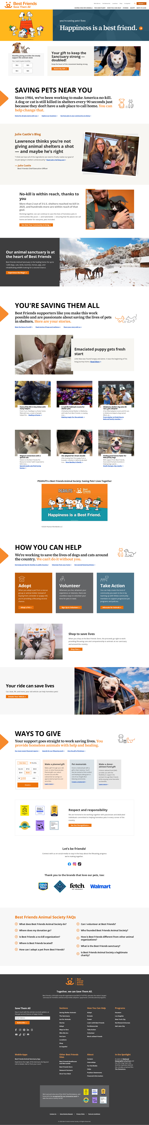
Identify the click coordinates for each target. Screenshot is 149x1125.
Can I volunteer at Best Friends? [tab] (98, 924)
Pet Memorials (106, 3)
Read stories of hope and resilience (47, 327)
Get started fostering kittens (84, 565)
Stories (125, 8)
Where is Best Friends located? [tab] (36, 943)
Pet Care (62, 1036)
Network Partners (66, 1070)
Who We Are (97, 3)
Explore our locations (49, 116)
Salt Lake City (120, 1026)
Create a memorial (78, 782)
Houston (118, 1013)
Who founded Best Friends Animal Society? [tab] (104, 930)
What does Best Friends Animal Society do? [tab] (43, 924)
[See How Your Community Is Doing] (74, 209)
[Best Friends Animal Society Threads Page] (32, 1030)
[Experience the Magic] (74, 262)
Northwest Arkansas (122, 1023)
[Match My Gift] (94, 61)
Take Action (91, 1030)
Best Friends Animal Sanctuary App (27, 1059)
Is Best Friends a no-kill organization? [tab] (39, 936)
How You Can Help (114, 8)
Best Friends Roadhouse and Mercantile (68, 1062)
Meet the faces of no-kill (23, 327)
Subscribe (21, 1023)
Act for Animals (65, 1019)
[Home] (20, 5)
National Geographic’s (123, 1060)
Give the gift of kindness (76, 751)
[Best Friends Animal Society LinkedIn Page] (28, 1030)
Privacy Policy (80, 1114)
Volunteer (90, 1033)
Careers (90, 1059)
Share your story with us (72, 327)
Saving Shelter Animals (83, 8)
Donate (140, 3)
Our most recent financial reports (26, 751)
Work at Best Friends (94, 1036)
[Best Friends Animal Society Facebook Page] (17, 1030)
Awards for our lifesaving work (52, 751)
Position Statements (94, 1073)
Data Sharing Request (66, 1114)
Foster (89, 1019)
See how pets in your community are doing (75, 116)
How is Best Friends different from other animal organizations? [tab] (107, 938)
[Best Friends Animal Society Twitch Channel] (24, 1034)
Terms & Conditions (94, 1114)
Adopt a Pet (25, 607)
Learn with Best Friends (95, 1023)
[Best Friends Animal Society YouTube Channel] (17, 1034)
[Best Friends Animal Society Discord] (28, 1034)
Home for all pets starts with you (26, 116)
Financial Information (95, 1076)
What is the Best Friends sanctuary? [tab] (100, 946)
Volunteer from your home (61, 565)
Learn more (49, 784)
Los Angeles (119, 1016)
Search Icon (136, 3)
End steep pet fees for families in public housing (31, 565)
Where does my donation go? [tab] (35, 930)
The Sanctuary (99, 8)
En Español (127, 3)
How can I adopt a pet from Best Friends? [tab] (41, 949)
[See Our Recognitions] (74, 818)
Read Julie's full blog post (55, 160)
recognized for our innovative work (65, 1096)
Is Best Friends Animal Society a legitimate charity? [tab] (104, 954)
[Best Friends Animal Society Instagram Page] (20, 1030)
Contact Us (53, 1114)
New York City (120, 1019)
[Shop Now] (74, 641)
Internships (91, 1062)
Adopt (132, 8)
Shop (121, 3)
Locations (115, 3)
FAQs (89, 1069)
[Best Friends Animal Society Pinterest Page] (24, 1030)
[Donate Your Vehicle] (74, 690)
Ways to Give (64, 1030)
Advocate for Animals (111, 607)
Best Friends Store (65, 1067)
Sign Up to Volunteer (70, 607)
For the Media (92, 1066)
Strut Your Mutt (65, 1074)
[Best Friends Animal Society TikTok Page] (20, 1034)
